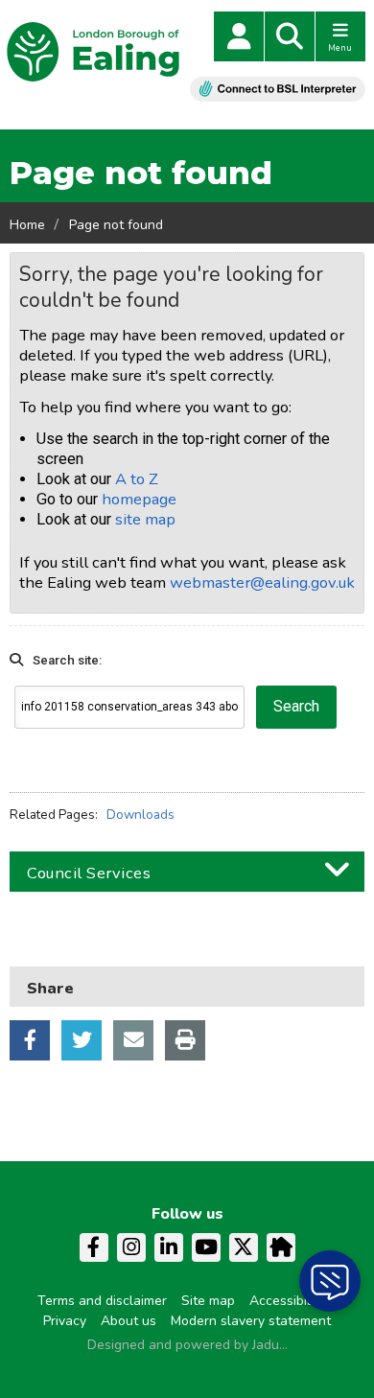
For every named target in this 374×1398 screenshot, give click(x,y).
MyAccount (239, 36)
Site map (208, 1301)
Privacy (64, 1321)
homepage (139, 499)
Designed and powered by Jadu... (187, 1345)
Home (27, 225)
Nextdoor (281, 1247)
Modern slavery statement (251, 1321)
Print (185, 1040)
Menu (340, 48)
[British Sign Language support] (277, 89)
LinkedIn (168, 1247)
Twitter (81, 1040)
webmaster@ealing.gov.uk (262, 582)
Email (133, 1040)
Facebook (30, 1040)
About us (128, 1321)
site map (145, 519)
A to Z (136, 479)
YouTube (206, 1247)
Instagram (131, 1247)
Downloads (140, 814)
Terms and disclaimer (102, 1301)
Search (290, 36)
